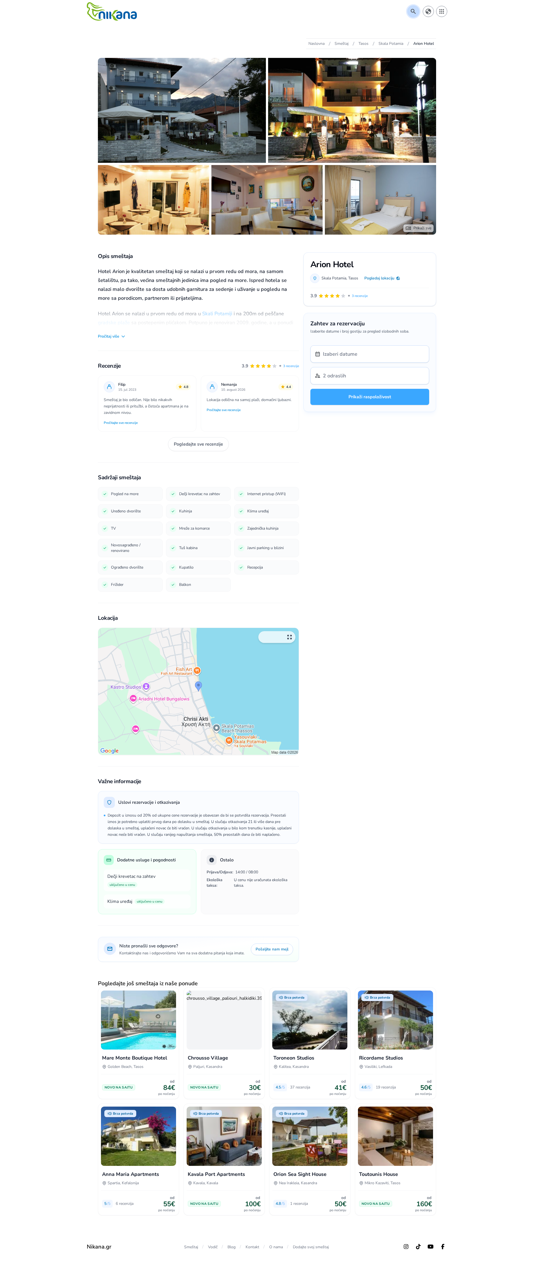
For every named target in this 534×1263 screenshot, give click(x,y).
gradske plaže (114, 322)
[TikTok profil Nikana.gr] (418, 1246)
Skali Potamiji (217, 313)
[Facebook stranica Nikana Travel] (442, 1246)
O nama (276, 1247)
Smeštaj (191, 1247)
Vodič (212, 1247)
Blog (232, 1247)
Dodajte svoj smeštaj (311, 1247)
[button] (270, 366)
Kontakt (252, 1247)
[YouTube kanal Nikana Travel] (430, 1246)
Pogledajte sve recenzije (198, 444)
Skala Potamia (334, 278)
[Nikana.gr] (112, 11)
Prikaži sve (422, 228)
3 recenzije (291, 366)
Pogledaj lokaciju (379, 278)
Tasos (353, 278)
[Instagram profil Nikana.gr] (406, 1246)
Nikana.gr (99, 1246)
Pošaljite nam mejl (272, 949)
